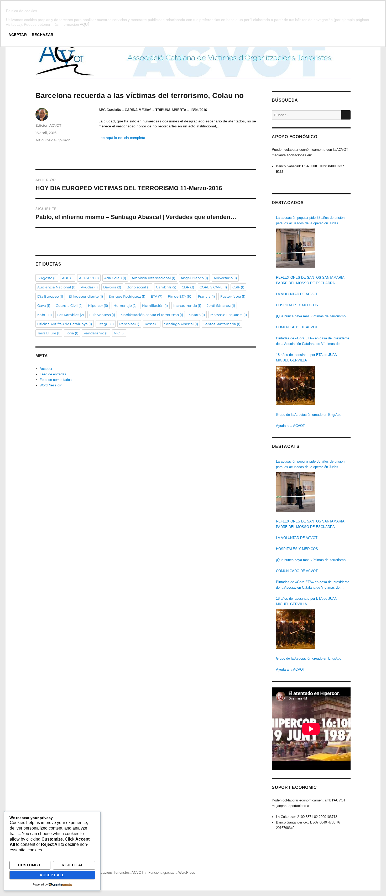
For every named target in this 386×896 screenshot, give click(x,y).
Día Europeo (50, 296)
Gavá (43, 305)
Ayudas (89, 287)
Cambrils (166, 287)
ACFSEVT (89, 278)
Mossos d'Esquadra (228, 315)
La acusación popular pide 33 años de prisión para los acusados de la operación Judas (310, 220)
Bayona (112, 287)
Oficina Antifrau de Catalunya (64, 324)
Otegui (105, 324)
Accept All (52, 875)
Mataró (197, 315)
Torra (72, 333)
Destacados (288, 202)
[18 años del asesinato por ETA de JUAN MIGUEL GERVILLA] (295, 385)
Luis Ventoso (102, 315)
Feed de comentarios (56, 380)
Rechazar (43, 35)
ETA (156, 296)
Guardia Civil (69, 305)
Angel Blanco (194, 278)
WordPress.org (51, 385)
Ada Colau (115, 278)
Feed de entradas (53, 374)
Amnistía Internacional (153, 278)
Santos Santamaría (222, 324)
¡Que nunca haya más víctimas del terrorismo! (311, 316)
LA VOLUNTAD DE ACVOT (296, 294)
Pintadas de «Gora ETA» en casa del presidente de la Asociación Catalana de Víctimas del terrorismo (312, 341)
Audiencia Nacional (56, 287)
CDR (188, 287)
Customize (29, 865)
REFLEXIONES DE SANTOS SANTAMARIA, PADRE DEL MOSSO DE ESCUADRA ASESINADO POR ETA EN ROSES (311, 281)
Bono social (138, 287)
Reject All (74, 865)
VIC (119, 333)
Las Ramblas (70, 315)
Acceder (46, 369)
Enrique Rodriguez (126, 296)
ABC (68, 278)
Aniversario (225, 278)
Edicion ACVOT (48, 125)
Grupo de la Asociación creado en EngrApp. (309, 415)
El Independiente (86, 296)
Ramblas (129, 324)
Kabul (44, 315)
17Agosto (46, 278)
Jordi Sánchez (221, 305)
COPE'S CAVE (213, 287)
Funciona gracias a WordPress (171, 872)
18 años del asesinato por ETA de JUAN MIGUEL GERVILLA (306, 357)
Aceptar (17, 35)
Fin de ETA (180, 296)
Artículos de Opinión (53, 140)
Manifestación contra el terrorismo (152, 315)
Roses (152, 324)
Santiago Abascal (181, 324)
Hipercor (98, 305)
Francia (206, 296)
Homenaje (125, 305)
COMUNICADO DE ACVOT (297, 327)
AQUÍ (84, 24)
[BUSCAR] (346, 115)
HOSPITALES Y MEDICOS (297, 305)
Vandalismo (96, 333)
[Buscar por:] (306, 115)
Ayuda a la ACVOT (290, 426)
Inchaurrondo (187, 305)
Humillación (155, 305)
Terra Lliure (48, 333)
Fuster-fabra (232, 296)
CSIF (238, 287)
